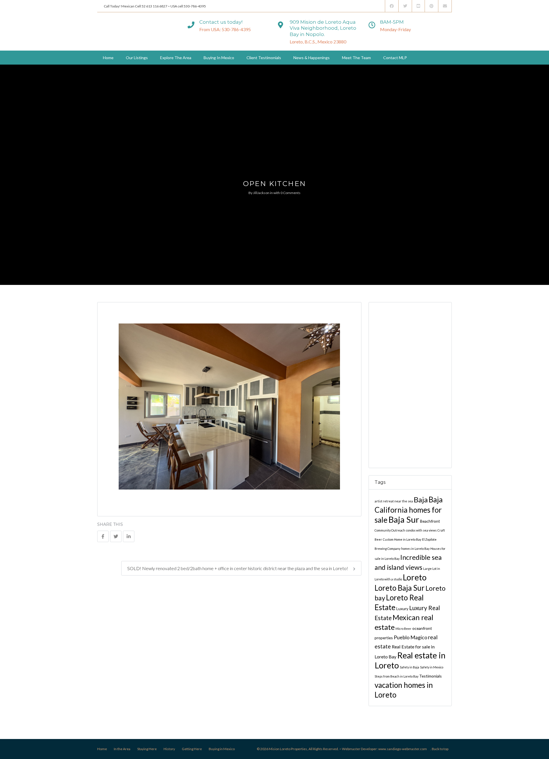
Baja (421, 499)
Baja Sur (403, 519)
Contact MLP (395, 57)
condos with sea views (421, 530)
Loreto (415, 577)
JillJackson (261, 193)
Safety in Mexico (431, 667)
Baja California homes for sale (409, 509)
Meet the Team (356, 57)
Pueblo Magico (410, 637)
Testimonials (430, 676)
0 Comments (291, 193)
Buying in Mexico (219, 57)
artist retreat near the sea (394, 501)
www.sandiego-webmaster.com (402, 749)
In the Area (122, 749)
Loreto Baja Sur (400, 587)
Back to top (440, 749)
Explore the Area (175, 57)
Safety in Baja (409, 667)
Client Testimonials (263, 57)
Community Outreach (390, 530)
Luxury (402, 608)
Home (108, 57)
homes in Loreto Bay (415, 548)
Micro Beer (403, 628)
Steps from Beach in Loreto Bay (396, 676)
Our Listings (137, 57)
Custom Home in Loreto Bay (402, 539)
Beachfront (430, 521)
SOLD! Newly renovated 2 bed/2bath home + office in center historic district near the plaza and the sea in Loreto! (238, 568)
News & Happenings (311, 57)
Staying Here (147, 749)
